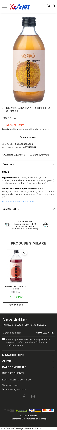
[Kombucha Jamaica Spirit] (15, 266)
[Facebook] (24, 396)
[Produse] (5, 7)
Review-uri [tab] (11, 208)
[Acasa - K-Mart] (20, 6)
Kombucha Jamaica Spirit (15, 287)
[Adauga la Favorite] (24, 252)
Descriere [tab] (8, 164)
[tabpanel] (28, 58)
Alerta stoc (30, 137)
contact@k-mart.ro (16, 389)
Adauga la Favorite (15, 155)
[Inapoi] (2, 108)
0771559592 (12, 385)
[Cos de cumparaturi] (53, 6)
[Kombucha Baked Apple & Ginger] (28, 58)
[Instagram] (33, 396)
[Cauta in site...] (48, 6)
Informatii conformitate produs (18, 201)
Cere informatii (40, 155)
